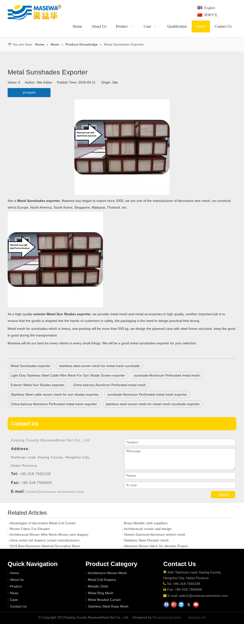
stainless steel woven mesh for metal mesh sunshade (99, 366)
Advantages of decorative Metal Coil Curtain (43, 523)
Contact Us (18, 606)
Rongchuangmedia (166, 617)
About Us (17, 580)
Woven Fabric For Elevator (30, 529)
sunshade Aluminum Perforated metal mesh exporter (147, 394)
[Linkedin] (181, 605)
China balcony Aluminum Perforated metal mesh (109, 385)
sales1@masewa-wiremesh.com (203, 596)
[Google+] (174, 605)
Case (14, 600)
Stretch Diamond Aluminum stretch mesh (154, 534)
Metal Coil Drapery (102, 580)
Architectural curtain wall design (148, 529)
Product (16, 586)
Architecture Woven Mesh (107, 573)
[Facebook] (166, 605)
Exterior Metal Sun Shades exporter (38, 385)
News (14, 593)
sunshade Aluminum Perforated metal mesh (167, 375)
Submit (223, 495)
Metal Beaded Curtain (104, 600)
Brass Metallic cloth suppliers (146, 523)
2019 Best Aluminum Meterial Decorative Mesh (45, 546)
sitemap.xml (197, 617)
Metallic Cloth (98, 586)
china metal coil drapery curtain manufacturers (45, 540)
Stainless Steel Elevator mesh (146, 540)
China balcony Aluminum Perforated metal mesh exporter (54, 404)
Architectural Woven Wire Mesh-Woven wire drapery (49, 534)
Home (14, 573)
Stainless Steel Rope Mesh (108, 606)
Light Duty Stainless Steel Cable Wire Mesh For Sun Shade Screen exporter (68, 375)
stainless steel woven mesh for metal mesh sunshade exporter (153, 404)
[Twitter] (189, 605)
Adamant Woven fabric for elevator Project (156, 546)
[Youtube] (196, 605)
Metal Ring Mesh (100, 593)
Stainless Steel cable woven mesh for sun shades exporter (55, 394)
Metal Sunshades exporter (31, 366)
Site (115, 82)
